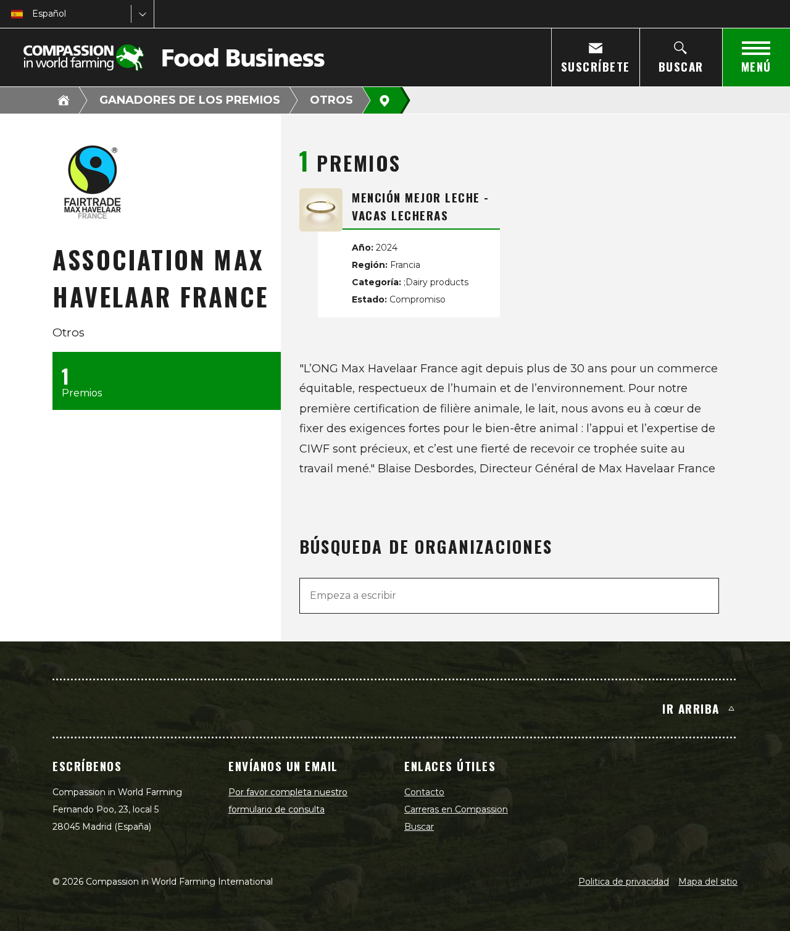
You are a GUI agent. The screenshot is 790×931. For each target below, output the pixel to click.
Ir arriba (691, 708)
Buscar (419, 826)
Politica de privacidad (623, 881)
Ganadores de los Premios (189, 100)
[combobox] (33, 13)
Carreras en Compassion (456, 809)
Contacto (424, 792)
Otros (331, 100)
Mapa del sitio (708, 881)
